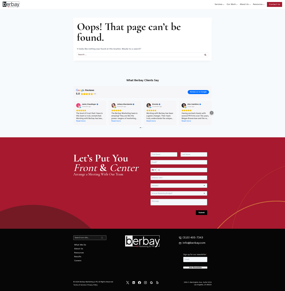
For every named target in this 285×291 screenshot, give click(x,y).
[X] (128, 283)
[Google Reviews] (151, 283)
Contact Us (274, 4)
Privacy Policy (92, 285)
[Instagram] (145, 283)
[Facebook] (139, 283)
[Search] (102, 238)
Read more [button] (81, 121)
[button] (73, 113)
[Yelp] (157, 283)
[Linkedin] (133, 283)
